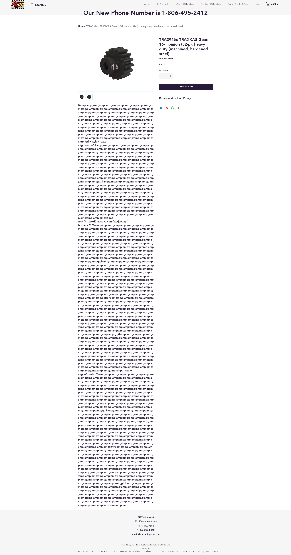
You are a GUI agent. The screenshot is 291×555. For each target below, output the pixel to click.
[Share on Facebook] (161, 108)
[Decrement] (161, 76)
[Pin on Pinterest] (167, 108)
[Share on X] (178, 108)
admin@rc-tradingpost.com (146, 534)
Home (81, 26)
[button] (272, 4)
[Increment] (171, 76)
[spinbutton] (166, 76)
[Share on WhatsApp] (172, 108)
